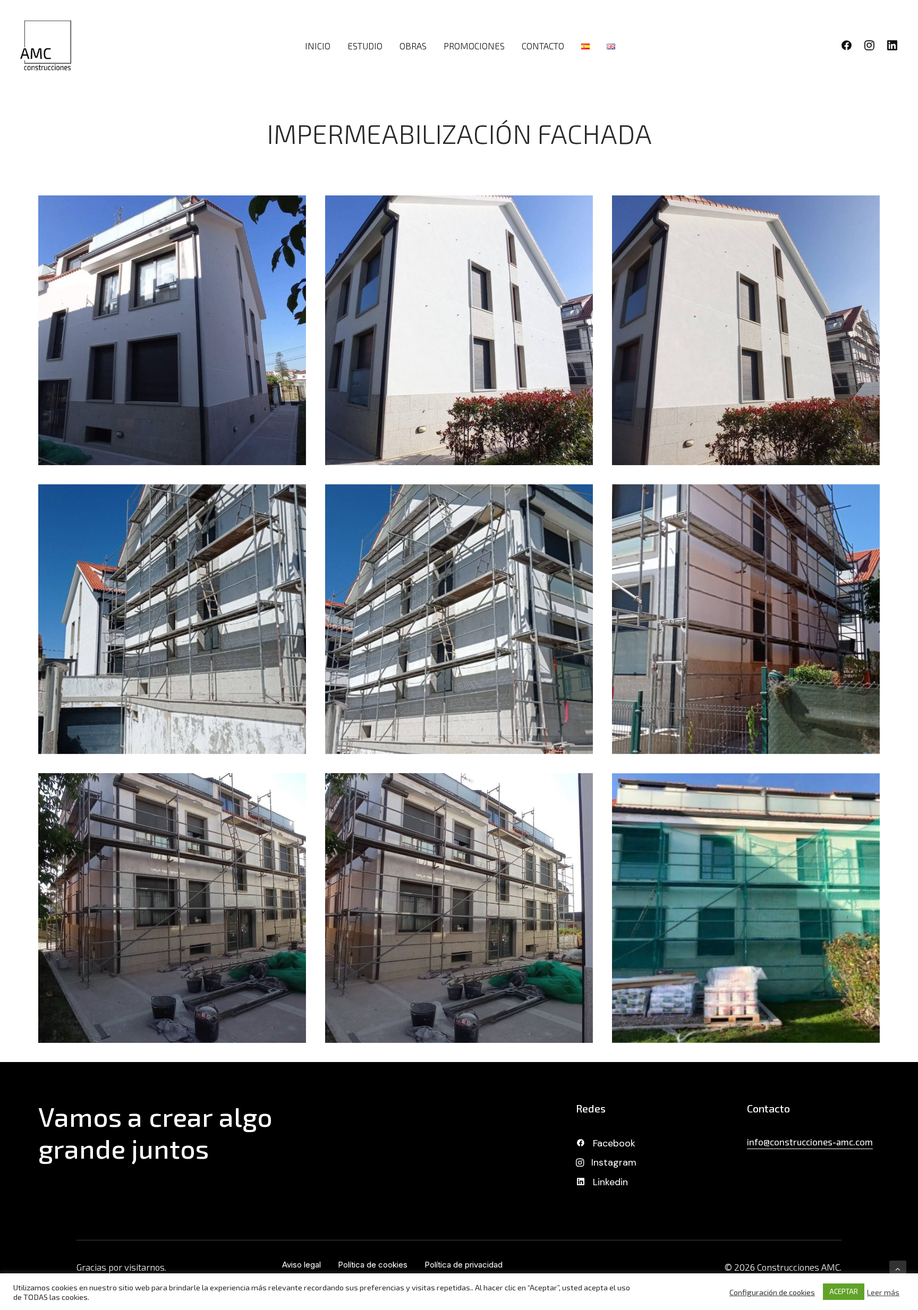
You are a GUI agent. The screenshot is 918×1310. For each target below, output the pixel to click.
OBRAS (413, 45)
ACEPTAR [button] (843, 1291)
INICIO (317, 45)
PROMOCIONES (474, 45)
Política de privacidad (463, 1265)
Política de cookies (372, 1265)
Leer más (883, 1292)
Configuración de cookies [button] (772, 1292)
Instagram (613, 1162)
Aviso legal (301, 1265)
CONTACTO (543, 45)
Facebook (614, 1143)
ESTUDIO (364, 45)
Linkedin (610, 1182)
